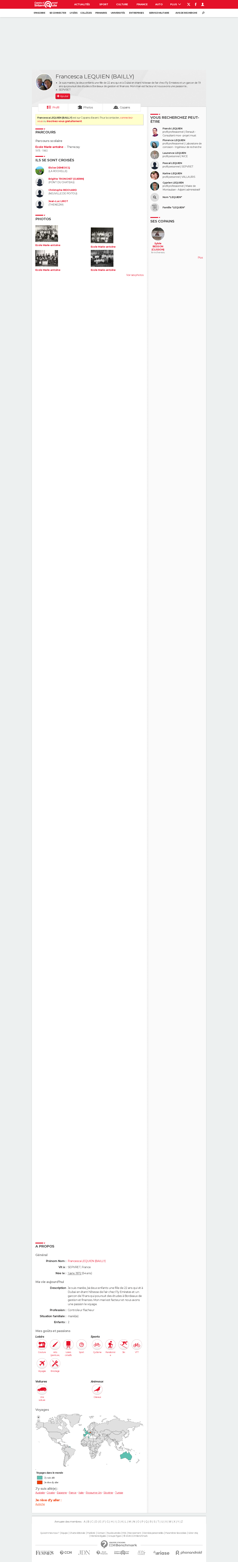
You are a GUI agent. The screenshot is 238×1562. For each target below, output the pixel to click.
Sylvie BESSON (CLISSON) (158, 246)
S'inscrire (39, 13)
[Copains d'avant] (122, 1552)
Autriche (40, 1504)
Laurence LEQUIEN (174, 153)
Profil (55, 107)
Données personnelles (153, 1533)
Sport (103, 4)
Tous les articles (113, 1533)
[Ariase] (161, 1553)
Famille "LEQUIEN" (174, 207)
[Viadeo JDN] (141, 1553)
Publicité (91, 1533)
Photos (88, 107)
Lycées (74, 13)
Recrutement (134, 1533)
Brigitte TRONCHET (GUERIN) (66, 178)
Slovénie (108, 1492)
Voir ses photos (134, 275)
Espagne (62, 1492)
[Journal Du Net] (84, 1552)
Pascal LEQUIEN (172, 163)
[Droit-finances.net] (102, 1553)
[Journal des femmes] (44, 1553)
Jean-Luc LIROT (58, 201)
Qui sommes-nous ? (49, 1533)
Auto (159, 4)
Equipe (64, 1533)
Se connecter (57, 13)
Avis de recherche (186, 13)
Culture (122, 4)
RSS (124, 1533)
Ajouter (64, 96)
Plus (173, 4)
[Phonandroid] (189, 1552)
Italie (81, 1492)
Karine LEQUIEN (172, 173)
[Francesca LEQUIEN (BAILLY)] (44, 82)
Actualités (82, 4)
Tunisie (119, 1492)
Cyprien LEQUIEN (173, 182)
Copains (125, 107)
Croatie (51, 1492)
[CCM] (65, 1553)
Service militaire (159, 13)
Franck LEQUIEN (172, 128)
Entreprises (136, 13)
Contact (101, 1533)
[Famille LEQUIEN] (154, 207)
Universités (118, 13)
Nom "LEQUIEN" (172, 197)
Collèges (86, 13)
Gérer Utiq (193, 1533)
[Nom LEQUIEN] (154, 197)
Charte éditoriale (77, 1533)
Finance (142, 4)
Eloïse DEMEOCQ (59, 167)
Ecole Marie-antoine (49, 147)
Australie (40, 1492)
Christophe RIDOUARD (62, 190)
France (72, 1492)
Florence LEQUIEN (174, 140)
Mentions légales (98, 1536)
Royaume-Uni (94, 1492)
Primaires (101, 13)
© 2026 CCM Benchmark (136, 1536)
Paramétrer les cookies (175, 1533)
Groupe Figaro (115, 1536)
